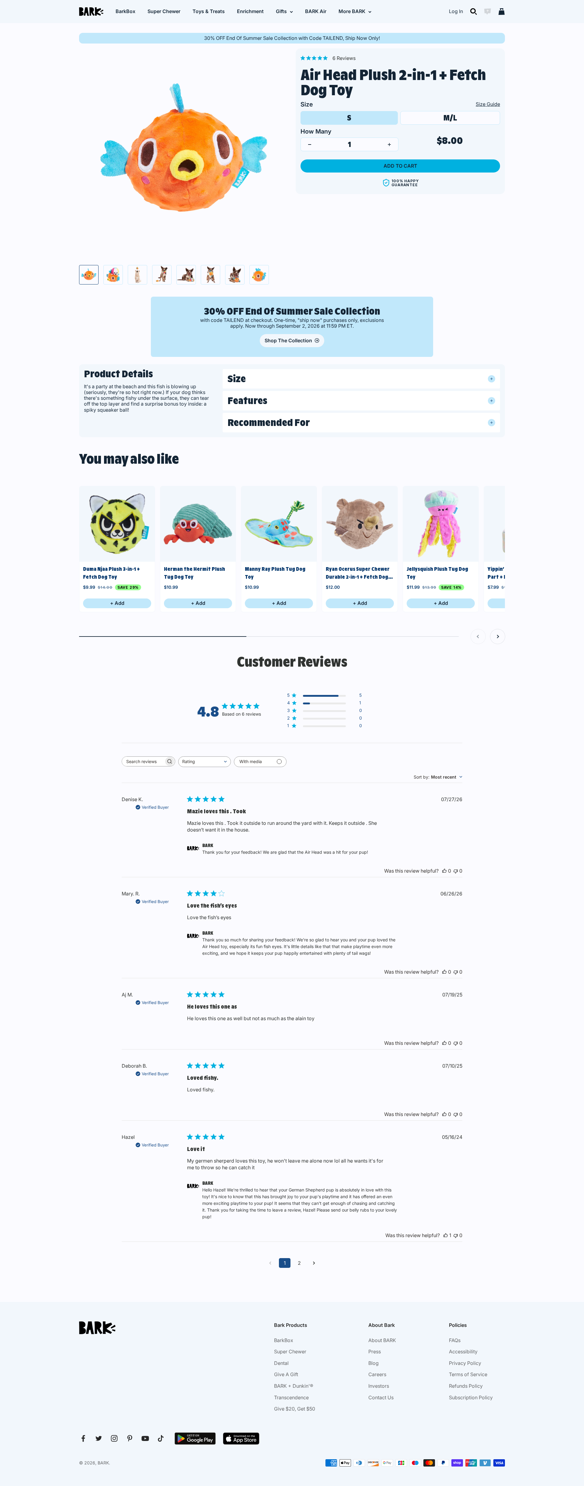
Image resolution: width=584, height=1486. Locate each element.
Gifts (281, 11)
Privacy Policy (465, 1363)
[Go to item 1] (89, 274)
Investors (378, 1386)
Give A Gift (286, 1374)
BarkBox (125, 11)
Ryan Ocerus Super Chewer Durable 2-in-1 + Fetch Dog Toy (358, 573)
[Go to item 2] (113, 274)
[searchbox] (143, 761)
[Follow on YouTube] (145, 1438)
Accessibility (463, 1351)
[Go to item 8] (259, 274)
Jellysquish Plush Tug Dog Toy (437, 573)
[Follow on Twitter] (99, 1438)
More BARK (352, 11)
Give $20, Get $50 (294, 1409)
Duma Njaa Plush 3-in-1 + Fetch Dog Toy (111, 573)
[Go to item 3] (137, 274)
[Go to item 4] (162, 274)
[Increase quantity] (389, 144)
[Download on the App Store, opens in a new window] (241, 1438)
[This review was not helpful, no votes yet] (456, 871)
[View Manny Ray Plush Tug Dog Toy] (279, 524)
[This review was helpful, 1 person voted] (445, 1235)
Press (374, 1351)
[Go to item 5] (186, 274)
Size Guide (488, 104)
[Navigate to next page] (314, 1263)
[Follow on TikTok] (161, 1438)
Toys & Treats (209, 11)
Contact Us (381, 1397)
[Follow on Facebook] (83, 1438)
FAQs (455, 1340)
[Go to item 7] (235, 274)
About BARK (382, 1340)
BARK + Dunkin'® (293, 1386)
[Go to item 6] (210, 274)
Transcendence (291, 1397)
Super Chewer (164, 11)
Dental (281, 1363)
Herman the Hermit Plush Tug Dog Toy (194, 573)
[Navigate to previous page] (270, 1263)
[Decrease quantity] (309, 144)
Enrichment (250, 11)
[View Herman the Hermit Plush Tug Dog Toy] (198, 524)
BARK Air (315, 11)
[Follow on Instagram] (114, 1438)
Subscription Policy (471, 1397)
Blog (373, 1363)
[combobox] (204, 761)
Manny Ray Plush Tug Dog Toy (275, 573)
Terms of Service (468, 1374)
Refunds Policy (466, 1386)
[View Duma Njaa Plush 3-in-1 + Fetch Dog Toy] (117, 524)
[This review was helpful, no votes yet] (444, 871)
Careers (377, 1374)
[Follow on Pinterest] (130, 1438)
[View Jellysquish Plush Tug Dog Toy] (440, 524)
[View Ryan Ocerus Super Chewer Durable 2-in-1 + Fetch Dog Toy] (360, 524)
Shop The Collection (288, 340)
